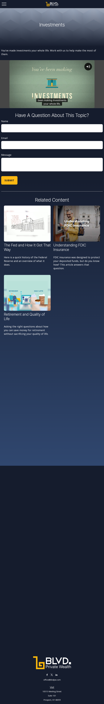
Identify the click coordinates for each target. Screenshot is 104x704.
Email (4, 138)
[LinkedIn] (56, 675)
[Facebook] (47, 675)
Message (6, 154)
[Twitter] (52, 675)
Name (4, 121)
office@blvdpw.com (52, 679)
